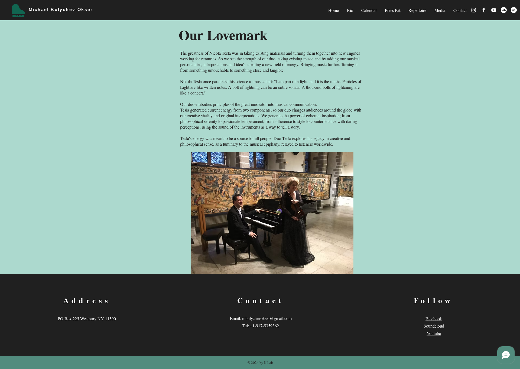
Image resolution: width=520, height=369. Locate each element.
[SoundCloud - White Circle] (504, 10)
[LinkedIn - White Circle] (514, 10)
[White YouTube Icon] (494, 10)
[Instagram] (474, 10)
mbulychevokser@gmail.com (267, 318)
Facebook (433, 318)
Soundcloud (434, 326)
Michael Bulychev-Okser (61, 9)
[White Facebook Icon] (484, 10)
